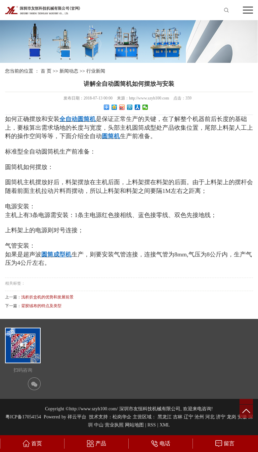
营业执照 (114, 424)
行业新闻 (95, 71)
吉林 (177, 416)
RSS (151, 424)
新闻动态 (68, 71)
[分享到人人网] (137, 107)
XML (165, 424)
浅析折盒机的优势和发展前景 (47, 297)
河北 (210, 416)
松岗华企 (122, 416)
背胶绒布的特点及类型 (41, 305)
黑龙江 (165, 416)
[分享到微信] (145, 107)
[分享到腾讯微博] (130, 107)
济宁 (220, 416)
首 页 (46, 71)
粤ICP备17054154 (23, 416)
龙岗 (231, 416)
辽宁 (188, 416)
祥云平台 (77, 416)
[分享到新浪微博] (122, 107)
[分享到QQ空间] (114, 107)
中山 (98, 424)
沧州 (199, 416)
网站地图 (134, 424)
